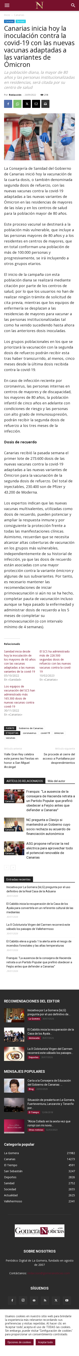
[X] (27, 104)
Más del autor (56, 781)
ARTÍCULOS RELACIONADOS (24, 781)
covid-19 (45, 732)
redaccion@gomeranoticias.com (49, 1273)
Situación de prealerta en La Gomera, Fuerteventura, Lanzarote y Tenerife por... (51, 1104)
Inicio (7, 15)
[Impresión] (45, 104)
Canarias (19, 15)
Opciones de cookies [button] (19, 1342)
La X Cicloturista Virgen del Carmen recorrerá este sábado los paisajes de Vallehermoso (38, 927)
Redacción (15, 94)
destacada (34, 1038)
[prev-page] (6, 867)
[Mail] (34, 1301)
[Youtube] (67, 1301)
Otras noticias (36, 1129)
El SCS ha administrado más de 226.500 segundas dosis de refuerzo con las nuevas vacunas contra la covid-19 (55, 661)
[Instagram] (23, 1300)
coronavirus (29, 732)
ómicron (59, 732)
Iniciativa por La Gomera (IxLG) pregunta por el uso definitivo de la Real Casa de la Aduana (38, 889)
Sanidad (21, 21)
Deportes (33, 1057)
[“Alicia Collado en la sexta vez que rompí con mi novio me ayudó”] (14, 1126)
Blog (31, 1089)
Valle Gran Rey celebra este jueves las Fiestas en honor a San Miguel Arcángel (21, 761)
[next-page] (13, 867)
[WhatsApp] (17, 104)
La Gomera (34, 1018)
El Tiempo (34, 1112)
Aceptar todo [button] (45, 1342)
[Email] (36, 104)
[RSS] (45, 1301)
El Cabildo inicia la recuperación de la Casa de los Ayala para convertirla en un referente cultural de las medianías (39, 908)
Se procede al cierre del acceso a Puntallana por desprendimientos (59, 759)
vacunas (10, 737)
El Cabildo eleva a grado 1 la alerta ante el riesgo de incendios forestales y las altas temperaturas (39, 943)
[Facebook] (8, 104)
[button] (6, 5)
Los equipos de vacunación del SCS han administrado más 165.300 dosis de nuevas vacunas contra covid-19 (19, 696)
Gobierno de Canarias (31, 728)
